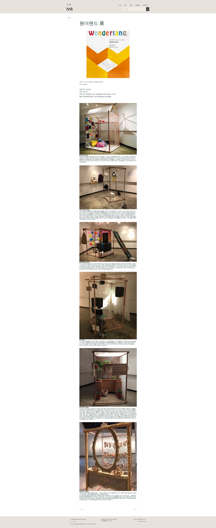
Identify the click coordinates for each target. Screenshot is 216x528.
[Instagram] (70, 4)
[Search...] (147, 9)
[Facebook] (67, 4)
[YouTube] (75, 521)
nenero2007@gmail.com (139, 519)
